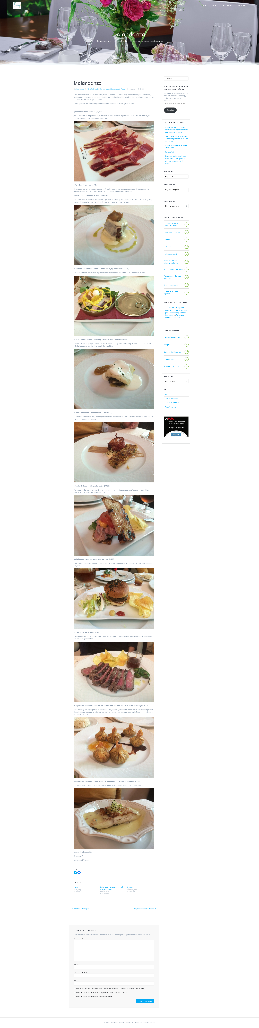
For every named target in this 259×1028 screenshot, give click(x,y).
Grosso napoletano (171, 285)
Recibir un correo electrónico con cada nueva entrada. (94, 996)
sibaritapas (79, 89)
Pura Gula (167, 247)
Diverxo (167, 239)
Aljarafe (90, 89)
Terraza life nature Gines (173, 269)
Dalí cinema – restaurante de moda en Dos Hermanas (111, 888)
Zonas (213, 5)
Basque (167, 345)
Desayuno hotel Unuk (172, 232)
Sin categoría (115, 89)
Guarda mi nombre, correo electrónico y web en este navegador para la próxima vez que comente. (110, 988)
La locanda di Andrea (172, 337)
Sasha (76, 887)
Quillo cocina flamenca (172, 352)
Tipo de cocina (226, 5)
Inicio (205, 5)
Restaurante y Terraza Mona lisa (172, 277)
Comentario (78, 939)
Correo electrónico (81, 972)
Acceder (168, 394)
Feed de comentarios (172, 403)
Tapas (123, 89)
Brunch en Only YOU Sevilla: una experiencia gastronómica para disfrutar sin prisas (176, 129)
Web (75, 980)
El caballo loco (169, 359)
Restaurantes (105, 89)
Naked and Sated (170, 254)
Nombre (77, 964)
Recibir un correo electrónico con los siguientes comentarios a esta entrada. (102, 992)
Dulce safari (169, 152)
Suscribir (170, 110)
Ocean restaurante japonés (171, 292)
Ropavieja (130, 887)
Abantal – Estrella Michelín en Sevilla (171, 261)
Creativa (96, 89)
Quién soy (242, 5)
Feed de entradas (171, 398)
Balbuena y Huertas (171, 366)
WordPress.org (170, 407)
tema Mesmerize (149, 1023)
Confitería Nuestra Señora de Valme (171, 224)
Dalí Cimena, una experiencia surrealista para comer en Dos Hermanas (176, 138)
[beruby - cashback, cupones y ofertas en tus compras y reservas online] (176, 436)
